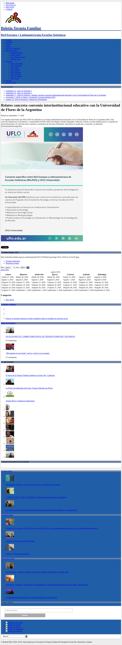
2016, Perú (14, 68)
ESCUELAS (11, 5)
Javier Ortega (15, 55)
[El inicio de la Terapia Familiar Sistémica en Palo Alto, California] (10, 371)
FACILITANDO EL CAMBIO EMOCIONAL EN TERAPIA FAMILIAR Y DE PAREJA (40, 336)
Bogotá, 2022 (11, 83)
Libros (8, 46)
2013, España (15, 74)
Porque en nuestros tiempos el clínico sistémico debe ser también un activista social (37, 319)
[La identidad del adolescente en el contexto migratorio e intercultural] (10, 593)
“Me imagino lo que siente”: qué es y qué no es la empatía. (28, 353)
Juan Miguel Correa (17, 57)
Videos (8, 44)
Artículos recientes (8, 304)
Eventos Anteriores (13, 261)
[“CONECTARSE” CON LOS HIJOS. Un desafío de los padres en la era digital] (10, 493)
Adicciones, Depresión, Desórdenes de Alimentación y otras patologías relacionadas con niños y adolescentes (47, 585)
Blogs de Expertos (8, 323)
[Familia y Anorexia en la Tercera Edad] (10, 537)
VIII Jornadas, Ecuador (8, 558)
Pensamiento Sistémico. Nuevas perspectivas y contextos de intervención (33, 485)
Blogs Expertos (11, 51)
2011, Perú (14, 79)
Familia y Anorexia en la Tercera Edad (20, 541)
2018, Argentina (16, 63)
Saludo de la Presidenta (26, 99)
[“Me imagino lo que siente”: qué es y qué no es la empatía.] (10, 349)
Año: (18, 267)
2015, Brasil (15, 70)
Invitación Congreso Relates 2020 (30, 97)
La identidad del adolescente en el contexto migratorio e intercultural (31, 597)
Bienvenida (10, 3)
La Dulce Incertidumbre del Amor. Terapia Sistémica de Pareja (29, 388)
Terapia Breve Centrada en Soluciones (20, 401)
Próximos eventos (12, 263)
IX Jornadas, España (7, 515)
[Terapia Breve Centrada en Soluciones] (10, 397)
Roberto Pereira (16, 53)
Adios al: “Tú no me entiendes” (17, 554)
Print (5, 270)
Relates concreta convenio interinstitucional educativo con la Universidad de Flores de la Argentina (56, 95)
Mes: (3, 267)
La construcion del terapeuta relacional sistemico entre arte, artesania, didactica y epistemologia (41, 510)
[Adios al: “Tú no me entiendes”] (10, 550)
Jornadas (9, 61)
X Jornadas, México (7, 471)
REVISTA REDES (13, 49)
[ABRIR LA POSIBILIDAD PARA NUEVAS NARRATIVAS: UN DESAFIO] (10, 443)
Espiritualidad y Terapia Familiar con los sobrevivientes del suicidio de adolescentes (37, 572)
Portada (8, 40)
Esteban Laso (15, 59)
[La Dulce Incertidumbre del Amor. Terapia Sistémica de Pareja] (10, 384)
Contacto (9, 9)
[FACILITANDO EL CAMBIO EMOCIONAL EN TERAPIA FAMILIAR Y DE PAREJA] (10, 332)
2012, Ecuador (16, 76)
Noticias (9, 81)
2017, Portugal (16, 66)
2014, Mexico (15, 72)
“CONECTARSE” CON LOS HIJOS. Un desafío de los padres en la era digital (36, 497)
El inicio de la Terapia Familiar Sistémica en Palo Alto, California (30, 375)
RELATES (10, 7)
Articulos (9, 42)
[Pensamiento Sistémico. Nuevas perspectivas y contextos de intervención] (10, 481)
